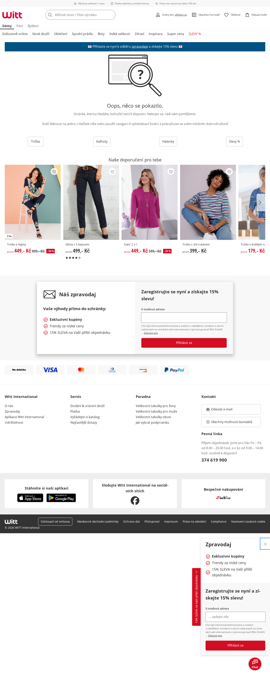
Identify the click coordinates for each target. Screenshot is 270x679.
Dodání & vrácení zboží (87, 406)
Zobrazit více (215, 635)
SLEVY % (195, 34)
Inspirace (155, 34)
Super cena (175, 34)
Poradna (143, 396)
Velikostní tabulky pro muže (156, 411)
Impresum (171, 521)
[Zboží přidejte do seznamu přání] (54, 171)
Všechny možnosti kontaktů (231, 422)
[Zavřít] (265, 544)
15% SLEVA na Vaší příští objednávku (196, 599)
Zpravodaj (12, 411)
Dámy (7, 26)
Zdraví (139, 34)
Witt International (21, 396)
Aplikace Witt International (24, 417)
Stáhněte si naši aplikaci (47, 488)
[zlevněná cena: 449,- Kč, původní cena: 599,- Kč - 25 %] (150, 202)
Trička (35, 141)
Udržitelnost (14, 422)
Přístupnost (152, 521)
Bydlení (33, 26)
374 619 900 (214, 460)
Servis (75, 396)
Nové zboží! (40, 34)
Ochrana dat (131, 521)
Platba (75, 411)
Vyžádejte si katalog (85, 417)
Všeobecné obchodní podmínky (97, 521)
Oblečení (60, 34)
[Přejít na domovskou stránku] (12, 15)
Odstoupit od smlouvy (55, 521)
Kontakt (208, 396)
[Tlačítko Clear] (111, 14)
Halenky (168, 141)
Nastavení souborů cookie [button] (248, 521)
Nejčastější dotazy (83, 422)
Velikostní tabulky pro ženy (156, 406)
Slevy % (234, 141)
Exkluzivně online (15, 34)
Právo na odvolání (194, 521)
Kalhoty (102, 141)
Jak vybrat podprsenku (152, 422)
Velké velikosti (119, 34)
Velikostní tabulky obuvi (153, 417)
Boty (101, 34)
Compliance (219, 521)
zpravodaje (140, 46)
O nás (9, 406)
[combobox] (89, 15)
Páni (19, 26)
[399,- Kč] (208, 202)
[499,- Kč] (91, 202)
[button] (261, 202)
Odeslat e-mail (226, 410)
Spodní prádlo (82, 34)
